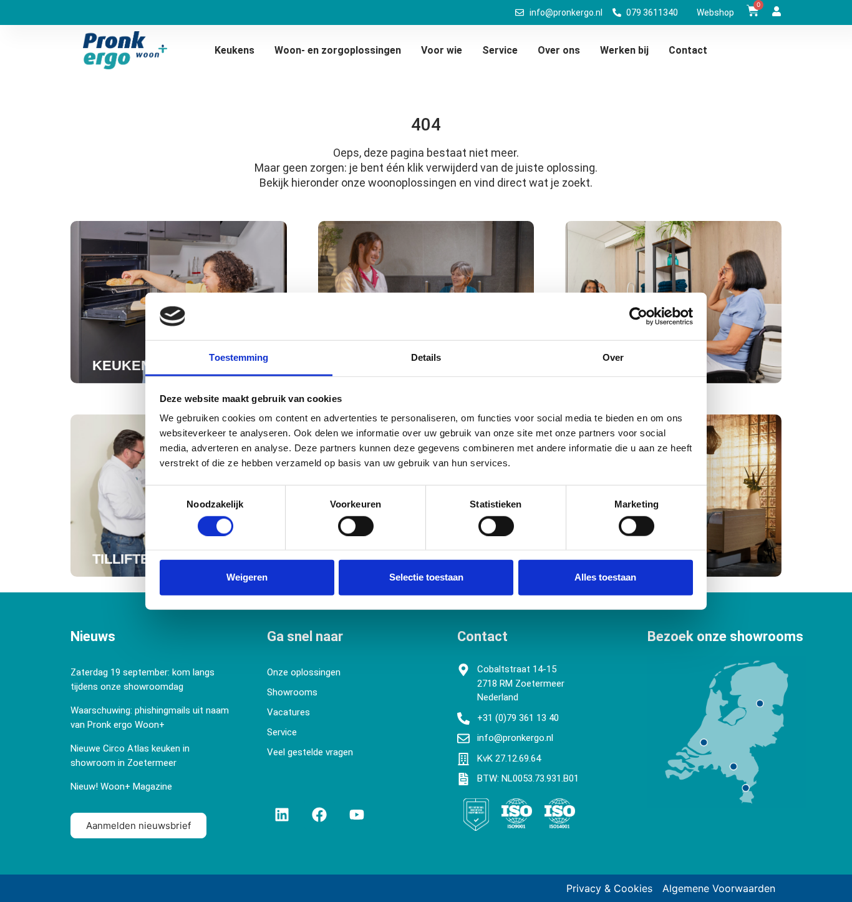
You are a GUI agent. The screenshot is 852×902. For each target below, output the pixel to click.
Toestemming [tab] (238, 357)
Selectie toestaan (426, 577)
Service (500, 50)
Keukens (234, 50)
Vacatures (288, 712)
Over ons (559, 50)
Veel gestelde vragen (310, 752)
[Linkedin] (282, 815)
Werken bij (624, 50)
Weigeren (247, 577)
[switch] (356, 526)
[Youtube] (357, 815)
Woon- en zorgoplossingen (337, 50)
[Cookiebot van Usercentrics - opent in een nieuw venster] (638, 316)
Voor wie (441, 50)
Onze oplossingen (304, 672)
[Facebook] (319, 815)
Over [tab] (613, 357)
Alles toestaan (605, 577)
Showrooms (292, 692)
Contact (688, 50)
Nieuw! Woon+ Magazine (121, 786)
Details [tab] (426, 357)
